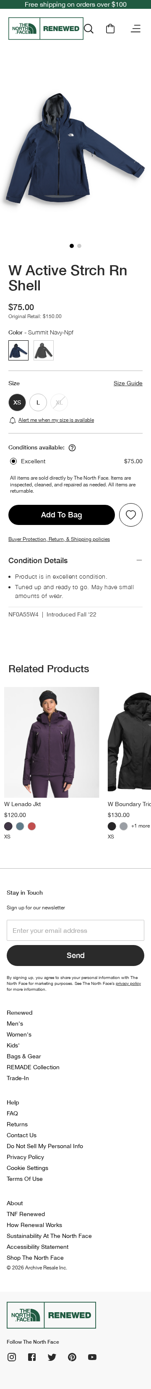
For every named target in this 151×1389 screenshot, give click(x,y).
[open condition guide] (72, 448)
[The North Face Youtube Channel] (92, 1357)
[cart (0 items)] (110, 28)
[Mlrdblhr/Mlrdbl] (20, 826)
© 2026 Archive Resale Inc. (37, 1268)
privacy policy (128, 983)
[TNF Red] (32, 826)
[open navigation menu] (135, 28)
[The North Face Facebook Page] (32, 1357)
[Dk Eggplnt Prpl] (8, 826)
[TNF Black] (112, 826)
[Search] (88, 28)
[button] (72, 246)
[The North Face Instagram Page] (12, 1357)
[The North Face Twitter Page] (52, 1357)
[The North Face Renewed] (45, 28)
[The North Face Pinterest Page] (72, 1357)
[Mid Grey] (124, 826)
